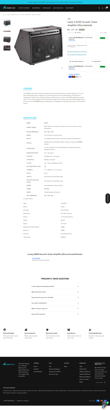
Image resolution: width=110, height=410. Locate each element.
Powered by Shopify (23, 400)
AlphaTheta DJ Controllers (20, 390)
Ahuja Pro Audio (7, 390)
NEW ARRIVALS (36, 8)
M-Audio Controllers (87, 390)
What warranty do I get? (39, 292)
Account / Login (53, 374)
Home (4, 14)
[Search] (99, 8)
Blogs (81, 382)
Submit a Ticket (84, 379)
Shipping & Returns (85, 371)
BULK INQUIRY (70, 8)
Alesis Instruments (33, 390)
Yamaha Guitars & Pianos (74, 390)
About (35, 366)
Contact (36, 369)
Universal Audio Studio (99, 390)
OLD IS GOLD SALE (58, 8)
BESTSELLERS (46, 8)
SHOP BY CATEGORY (24, 8)
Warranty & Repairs (85, 376)
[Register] (104, 382)
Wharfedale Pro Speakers (10, 393)
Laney (69, 18)
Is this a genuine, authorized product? (43, 286)
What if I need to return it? (39, 308)
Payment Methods (84, 374)
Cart (50, 366)
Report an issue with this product (78, 51)
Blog (65, 366)
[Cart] (106, 8)
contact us (79, 45)
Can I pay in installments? (39, 303)
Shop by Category (54, 369)
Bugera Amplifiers (22, 393)
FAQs (80, 366)
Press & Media (38, 371)
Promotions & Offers (55, 371)
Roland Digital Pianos (61, 390)
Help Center (82, 369)
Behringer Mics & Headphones (46, 390)
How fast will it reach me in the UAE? (42, 297)
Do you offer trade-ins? (38, 314)
